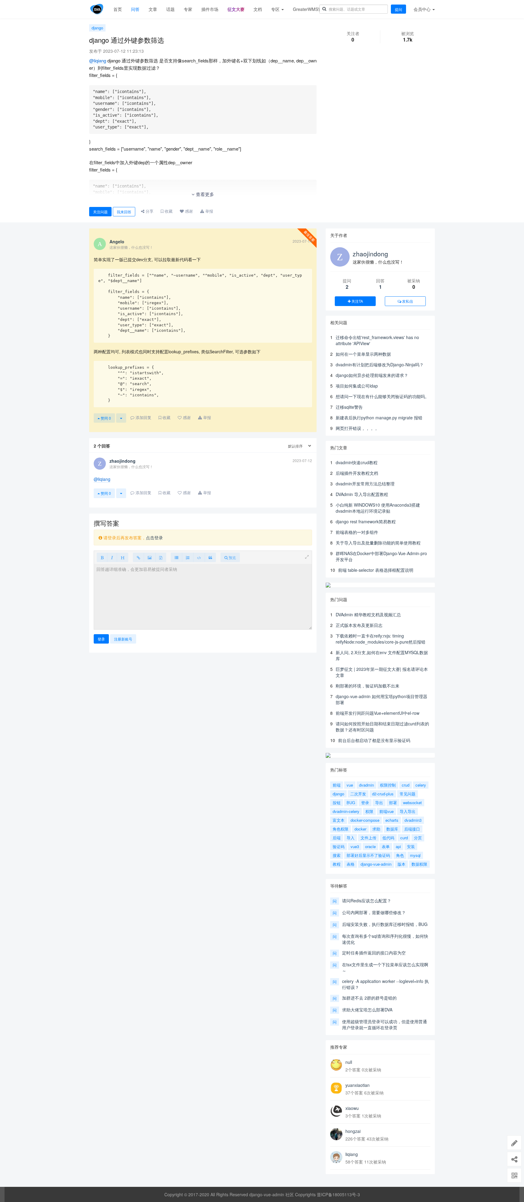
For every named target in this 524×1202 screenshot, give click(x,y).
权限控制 (388, 785)
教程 (337, 864)
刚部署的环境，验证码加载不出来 (367, 686)
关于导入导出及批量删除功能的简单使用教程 (378, 543)
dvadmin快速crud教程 (357, 462)
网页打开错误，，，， (357, 428)
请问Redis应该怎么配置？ (366, 900)
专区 (276, 9)
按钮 (337, 802)
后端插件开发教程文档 (357, 473)
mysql (415, 855)
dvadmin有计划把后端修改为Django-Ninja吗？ (380, 364)
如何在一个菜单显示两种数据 (363, 354)
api (398, 846)
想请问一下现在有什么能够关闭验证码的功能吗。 (382, 396)
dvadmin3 (413, 820)
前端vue (386, 811)
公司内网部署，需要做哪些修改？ (374, 912)
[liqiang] (336, 1157)
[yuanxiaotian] (336, 1088)
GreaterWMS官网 (310, 9)
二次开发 (358, 794)
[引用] (210, 557)
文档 (258, 9)
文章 (153, 9)
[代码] (199, 557)
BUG (351, 802)
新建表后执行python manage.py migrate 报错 (379, 418)
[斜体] (112, 557)
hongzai (353, 1131)
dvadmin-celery (346, 811)
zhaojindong (370, 253)
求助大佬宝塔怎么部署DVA (367, 1010)
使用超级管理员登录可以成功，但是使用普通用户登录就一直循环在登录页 (384, 1024)
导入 (350, 838)
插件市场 (209, 9)
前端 (337, 785)
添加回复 (142, 417)
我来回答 (124, 211)
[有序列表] (187, 557)
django (97, 28)
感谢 (188, 211)
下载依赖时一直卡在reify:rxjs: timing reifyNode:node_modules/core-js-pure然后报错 (380, 639)
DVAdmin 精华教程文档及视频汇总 (368, 614)
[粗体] (102, 557)
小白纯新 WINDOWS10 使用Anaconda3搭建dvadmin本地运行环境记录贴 (378, 508)
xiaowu (352, 1108)
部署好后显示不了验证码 (368, 855)
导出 (379, 802)
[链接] (138, 557)
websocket (412, 802)
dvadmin (366, 785)
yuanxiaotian (357, 1085)
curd (404, 838)
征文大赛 (235, 9)
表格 (350, 864)
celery (420, 785)
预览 (232, 557)
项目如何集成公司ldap (357, 386)
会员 (422, 9)
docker (360, 829)
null (348, 1062)
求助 (376, 829)
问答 (135, 9)
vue (350, 785)
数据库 (392, 829)
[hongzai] (336, 1134)
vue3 (355, 846)
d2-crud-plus (383, 794)
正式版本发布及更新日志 (359, 625)
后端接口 (412, 829)
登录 (101, 638)
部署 (393, 802)
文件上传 (368, 838)
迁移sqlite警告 (349, 407)
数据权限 (419, 864)
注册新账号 (123, 638)
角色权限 (340, 829)
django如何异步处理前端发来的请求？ (372, 375)
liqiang (351, 1154)
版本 (401, 864)
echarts (391, 820)
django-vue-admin (376, 864)
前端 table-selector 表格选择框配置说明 (375, 570)
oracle (370, 846)
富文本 (338, 820)
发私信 (407, 301)
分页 (418, 838)
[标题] (122, 557)
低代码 (388, 838)
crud (405, 785)
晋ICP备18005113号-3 (338, 1194)
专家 (188, 9)
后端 (337, 838)
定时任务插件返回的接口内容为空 (374, 953)
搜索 (337, 855)
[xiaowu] (336, 1111)
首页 (117, 9)
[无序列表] (176, 557)
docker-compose (365, 820)
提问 (398, 9)
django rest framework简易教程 (366, 521)
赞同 (105, 418)
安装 (411, 846)
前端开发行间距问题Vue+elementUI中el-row (377, 713)
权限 (369, 811)
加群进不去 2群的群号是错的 (369, 998)
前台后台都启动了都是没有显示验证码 (374, 740)
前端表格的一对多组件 (357, 532)
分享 (148, 211)
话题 (170, 9)
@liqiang (97, 60)
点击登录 (154, 537)
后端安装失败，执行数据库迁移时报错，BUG (385, 924)
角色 (400, 855)
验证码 (338, 846)
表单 (386, 846)
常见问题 (407, 794)
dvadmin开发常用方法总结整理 (365, 484)
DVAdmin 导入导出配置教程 (362, 494)
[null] (336, 1065)
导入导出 (407, 811)
